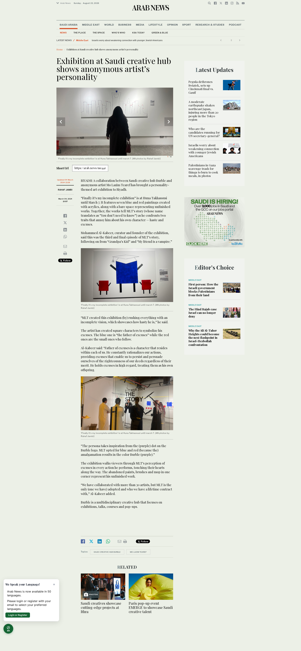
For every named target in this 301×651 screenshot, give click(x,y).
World (109, 24)
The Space (99, 32)
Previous (60, 121)
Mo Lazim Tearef (138, 552)
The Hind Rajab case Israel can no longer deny (202, 312)
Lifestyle (156, 24)
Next (168, 121)
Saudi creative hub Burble (107, 552)
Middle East (91, 24)
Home (59, 49)
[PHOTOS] (103, 586)
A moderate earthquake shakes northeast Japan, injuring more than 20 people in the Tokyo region (203, 110)
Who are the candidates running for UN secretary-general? (204, 132)
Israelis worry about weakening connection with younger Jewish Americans (203, 150)
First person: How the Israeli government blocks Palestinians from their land (203, 289)
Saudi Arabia (69, 24)
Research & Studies (209, 24)
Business (124, 24)
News (63, 32)
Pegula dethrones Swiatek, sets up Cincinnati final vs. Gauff (201, 87)
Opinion (172, 24)
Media (140, 24)
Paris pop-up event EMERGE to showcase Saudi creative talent (151, 607)
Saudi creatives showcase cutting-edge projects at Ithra (101, 607)
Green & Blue (160, 32)
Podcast (235, 24)
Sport (186, 24)
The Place (80, 32)
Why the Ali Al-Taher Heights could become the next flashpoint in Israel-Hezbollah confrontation (203, 337)
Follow (66, 260)
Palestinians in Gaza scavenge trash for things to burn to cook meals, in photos (129, 40)
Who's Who (118, 32)
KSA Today (138, 32)
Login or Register (17, 615)
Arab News (65, 3)
